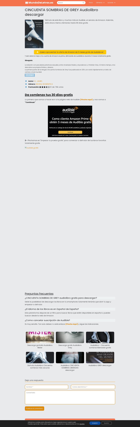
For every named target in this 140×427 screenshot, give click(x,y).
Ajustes (106, 423)
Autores (110, 3)
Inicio (91, 3)
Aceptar (95, 423)
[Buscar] (83, 2)
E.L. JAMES (38, 81)
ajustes (82, 424)
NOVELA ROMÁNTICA (44, 84)
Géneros (99, 3)
